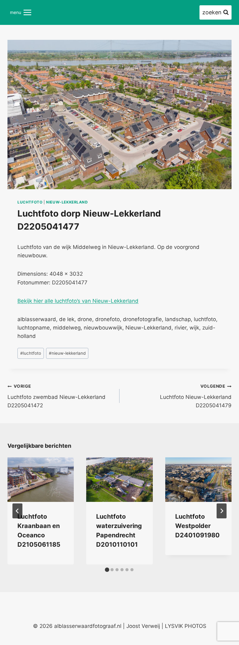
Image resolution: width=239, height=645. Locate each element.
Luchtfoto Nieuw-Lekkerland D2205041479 (196, 396)
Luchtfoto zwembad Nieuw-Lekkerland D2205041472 (56, 396)
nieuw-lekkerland (67, 202)
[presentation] (40, 479)
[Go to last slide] (17, 510)
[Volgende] (222, 510)
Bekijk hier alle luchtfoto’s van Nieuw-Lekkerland (77, 301)
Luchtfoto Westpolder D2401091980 (197, 526)
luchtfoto (29, 202)
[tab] (107, 570)
